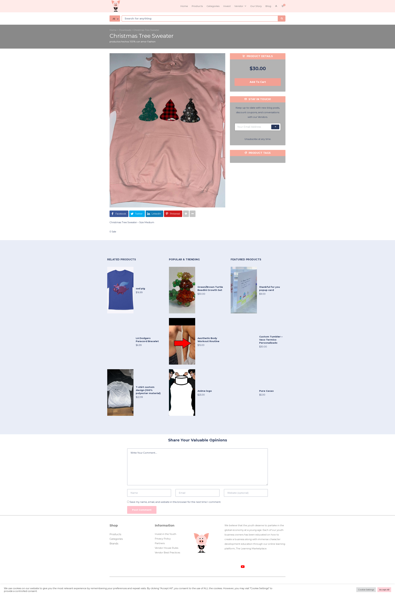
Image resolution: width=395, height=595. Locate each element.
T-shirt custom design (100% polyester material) (148, 390)
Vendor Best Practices (167, 552)
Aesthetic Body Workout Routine (208, 340)
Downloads (125, 30)
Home (113, 30)
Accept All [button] (384, 589)
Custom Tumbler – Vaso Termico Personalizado (271, 339)
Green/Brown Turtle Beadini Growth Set (210, 288)
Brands (114, 543)
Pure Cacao (266, 390)
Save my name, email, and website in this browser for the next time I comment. (175, 501)
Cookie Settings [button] (366, 589)
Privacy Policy (163, 538)
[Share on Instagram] (186, 214)
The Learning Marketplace (251, 548)
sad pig (140, 288)
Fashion (151, 41)
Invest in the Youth (165, 534)
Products (115, 534)
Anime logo (205, 390)
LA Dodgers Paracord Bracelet (147, 340)
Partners (160, 543)
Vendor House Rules (166, 547)
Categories (116, 538)
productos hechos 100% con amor (128, 41)
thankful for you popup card (269, 288)
